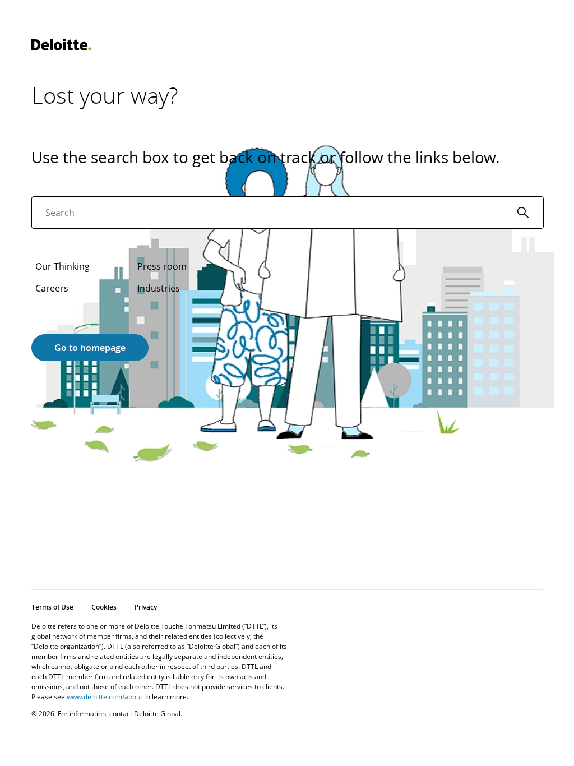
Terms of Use (52, 607)
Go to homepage (90, 348)
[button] (523, 212)
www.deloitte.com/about (104, 697)
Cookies (104, 607)
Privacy (146, 607)
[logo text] (61, 44)
